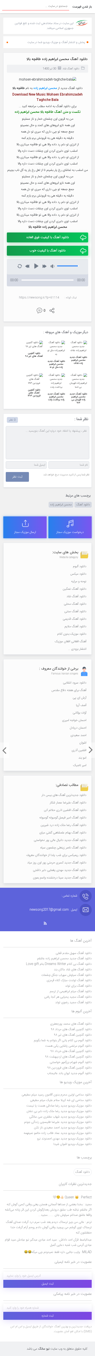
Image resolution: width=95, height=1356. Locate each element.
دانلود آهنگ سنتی (75, 611)
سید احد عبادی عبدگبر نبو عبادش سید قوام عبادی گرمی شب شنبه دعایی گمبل (48, 1242)
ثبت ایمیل (47, 1283)
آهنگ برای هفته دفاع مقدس (68, 690)
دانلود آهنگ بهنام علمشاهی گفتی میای (62, 832)
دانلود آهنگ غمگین (74, 589)
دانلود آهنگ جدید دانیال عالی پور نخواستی (60, 840)
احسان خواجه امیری (74, 720)
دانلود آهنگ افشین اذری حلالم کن (65, 810)
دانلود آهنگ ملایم (75, 626)
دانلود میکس (78, 574)
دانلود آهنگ (83, 504)
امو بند (82, 758)
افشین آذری (79, 750)
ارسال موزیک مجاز (25, 532)
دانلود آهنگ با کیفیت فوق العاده (47, 237)
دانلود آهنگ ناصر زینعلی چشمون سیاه (63, 847)
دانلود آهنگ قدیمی (74, 619)
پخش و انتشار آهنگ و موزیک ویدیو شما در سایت (56, 42)
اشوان (82, 743)
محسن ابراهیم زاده (61, 504)
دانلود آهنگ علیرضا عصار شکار (68, 802)
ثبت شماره (47, 1315)
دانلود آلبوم (79, 566)
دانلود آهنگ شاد (71, 68)
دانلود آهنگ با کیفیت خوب (47, 250)
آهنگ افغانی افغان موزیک (70, 641)
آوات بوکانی (79, 713)
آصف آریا (81, 705)
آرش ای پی (79, 698)
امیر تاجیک (79, 765)
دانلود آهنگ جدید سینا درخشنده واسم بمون (59, 877)
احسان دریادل (78, 728)
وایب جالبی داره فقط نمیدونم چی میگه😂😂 (58, 1252)
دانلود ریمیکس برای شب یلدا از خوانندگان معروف (56, 855)
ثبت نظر (17, 477)
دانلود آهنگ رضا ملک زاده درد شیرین (63, 825)
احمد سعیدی (78, 735)
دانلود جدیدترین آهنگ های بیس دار (64, 795)
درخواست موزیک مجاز (70, 532)
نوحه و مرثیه (78, 581)
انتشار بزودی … (77, 649)
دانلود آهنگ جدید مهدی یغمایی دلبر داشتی (59, 870)
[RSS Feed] (47, 923)
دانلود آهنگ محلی (75, 604)
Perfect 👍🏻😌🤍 (72, 1197)
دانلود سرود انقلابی (74, 683)
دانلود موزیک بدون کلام (71, 634)
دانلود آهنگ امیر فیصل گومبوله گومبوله (62, 817)
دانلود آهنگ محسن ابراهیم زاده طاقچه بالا (57, 59)
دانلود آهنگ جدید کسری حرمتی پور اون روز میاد (56, 862)
